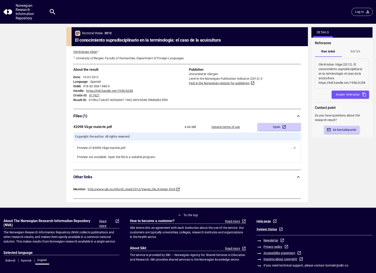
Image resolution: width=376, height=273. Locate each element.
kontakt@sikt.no (337, 265)
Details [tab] (323, 32)
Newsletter (271, 240)
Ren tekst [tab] (328, 51)
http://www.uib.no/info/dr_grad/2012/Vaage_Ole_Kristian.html (131, 189)
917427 (94, 95)
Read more (102, 223)
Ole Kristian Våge (85, 52)
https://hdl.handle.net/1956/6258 (109, 91)
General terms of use (226, 127)
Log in (359, 11)
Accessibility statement (279, 253)
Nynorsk (26, 260)
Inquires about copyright (280, 259)
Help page (264, 221)
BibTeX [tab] (355, 51)
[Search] (52, 12)
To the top (190, 215)
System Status (267, 229)
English (42, 260)
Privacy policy (273, 246)
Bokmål (10, 260)
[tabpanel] (342, 74)
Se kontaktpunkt (344, 129)
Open (276, 127)
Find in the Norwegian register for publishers (219, 83)
